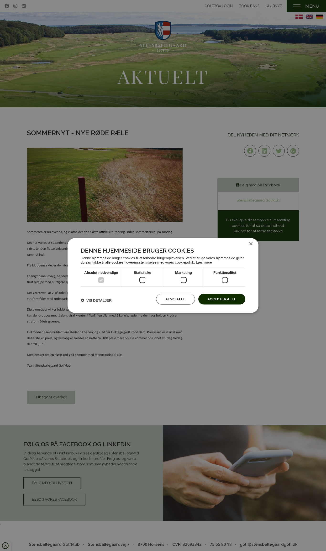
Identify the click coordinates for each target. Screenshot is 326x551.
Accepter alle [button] (221, 299)
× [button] (250, 244)
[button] (96, 300)
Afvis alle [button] (175, 299)
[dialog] (163, 275)
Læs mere (204, 262)
